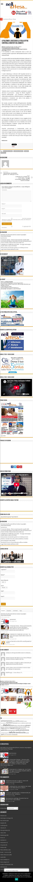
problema (3, 732)
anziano (25, 721)
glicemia (11, 727)
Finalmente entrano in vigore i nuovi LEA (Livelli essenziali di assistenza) (17, 781)
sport (2, 734)
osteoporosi (23, 728)
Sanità (1, 857)
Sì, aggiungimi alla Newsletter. (16, 227)
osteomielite (17, 728)
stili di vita (6, 734)
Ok (16, 879)
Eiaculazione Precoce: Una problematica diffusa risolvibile (14, 542)
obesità (12, 728)
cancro (19, 723)
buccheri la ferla (8, 151)
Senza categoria (4, 862)
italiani (5, 728)
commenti (15, 610)
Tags (21, 610)
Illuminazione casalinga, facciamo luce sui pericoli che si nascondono (17, 799)
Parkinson (2, 847)
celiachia (23, 723)
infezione (21, 727)
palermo (3, 152)
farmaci (23, 725)
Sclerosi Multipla (4, 859)
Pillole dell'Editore (4, 849)
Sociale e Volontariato (5, 864)
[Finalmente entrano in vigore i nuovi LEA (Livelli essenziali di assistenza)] (2, 782)
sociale (27, 732)
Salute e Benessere (4, 854)
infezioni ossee (26, 727)
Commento (4, 189)
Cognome (3, 569)
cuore (26, 723)
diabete (26, 151)
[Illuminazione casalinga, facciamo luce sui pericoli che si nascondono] (2, 800)
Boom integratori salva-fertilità (8, 540)
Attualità (2, 823)
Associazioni (3, 723)
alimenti (14, 721)
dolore (16, 725)
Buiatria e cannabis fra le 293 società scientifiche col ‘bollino (14, 538)
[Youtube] (21, 467)
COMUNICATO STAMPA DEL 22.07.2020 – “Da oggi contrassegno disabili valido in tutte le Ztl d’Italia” (22, 178)
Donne (1, 837)
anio (17, 721)
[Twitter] (15, 467)
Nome (3, 203)
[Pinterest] (18, 467)
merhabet (2, 840)
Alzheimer (2, 815)
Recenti (3, 610)
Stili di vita (2, 867)
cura (30, 723)
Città (2, 591)
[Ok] (31, 877)
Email (3, 208)
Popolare (9, 610)
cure (2, 725)
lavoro (8, 728)
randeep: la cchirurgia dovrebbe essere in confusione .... (18, 652)
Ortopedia (2, 845)
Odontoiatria (3, 842)
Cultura (2, 832)
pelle (17, 730)
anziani (21, 721)
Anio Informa (3, 820)
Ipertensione (4, 238)
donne (19, 725)
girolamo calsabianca (5, 727)
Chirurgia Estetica (4, 830)
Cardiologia (3, 825)
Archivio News (3, 808)
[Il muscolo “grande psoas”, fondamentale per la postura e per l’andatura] (2, 794)
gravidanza (16, 727)
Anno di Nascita (4, 580)
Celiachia (2, 827)
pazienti (13, 730)
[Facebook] (12, 467)
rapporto (7, 732)
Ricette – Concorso (4, 852)
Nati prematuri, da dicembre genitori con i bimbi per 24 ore (10, 173)
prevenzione (24, 730)
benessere (15, 723)
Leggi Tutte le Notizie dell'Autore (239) (9, 249)
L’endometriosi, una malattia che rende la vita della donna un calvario (20, 787)
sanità (18, 732)
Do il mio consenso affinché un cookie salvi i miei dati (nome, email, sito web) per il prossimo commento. (16, 219)
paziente (9, 730)
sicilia (23, 733)
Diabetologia (3, 835)
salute (12, 732)
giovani (28, 725)
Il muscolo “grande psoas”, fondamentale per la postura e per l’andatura (18, 793)
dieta (12, 725)
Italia (2, 728)
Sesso (2, 585)
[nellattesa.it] (16, 5)
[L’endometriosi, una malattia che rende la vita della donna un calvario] (4, 788)
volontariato (14, 734)
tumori (10, 734)
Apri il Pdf (3, 435)
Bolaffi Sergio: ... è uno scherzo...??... (14, 672)
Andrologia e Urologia (5, 818)
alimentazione (6, 721)
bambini (9, 723)
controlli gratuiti (18, 151)
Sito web (4, 213)
